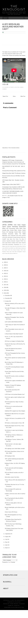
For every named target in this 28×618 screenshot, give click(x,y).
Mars (8, 230)
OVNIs (10, 225)
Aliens (17, 228)
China (24, 228)
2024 (5, 267)
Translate (13, 562)
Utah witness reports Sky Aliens (12, 477)
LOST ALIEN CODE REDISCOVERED (13, 321)
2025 (5, 265)
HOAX (22, 237)
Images (24, 224)
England (18, 240)
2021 (5, 276)
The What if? (22, 239)
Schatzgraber (19, 251)
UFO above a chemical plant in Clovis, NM (14, 422)
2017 (5, 284)
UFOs (4, 225)
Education (13, 240)
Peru (14, 239)
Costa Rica (7, 246)
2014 (5, 293)
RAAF (16, 251)
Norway (14, 249)
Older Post (22, 96)
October (7, 301)
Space (4, 226)
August (6, 536)
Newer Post (5, 96)
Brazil (11, 237)
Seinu (17, 242)
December (7, 295)
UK (7, 232)
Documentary (12, 228)
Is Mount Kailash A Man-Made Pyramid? (14, 333)
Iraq (25, 246)
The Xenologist (14, 7)
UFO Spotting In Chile (10, 456)
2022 (5, 273)
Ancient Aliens (17, 232)
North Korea (10, 249)
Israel (3, 242)
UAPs (9, 253)
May (6, 542)
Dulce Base (18, 235)
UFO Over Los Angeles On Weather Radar (14, 341)
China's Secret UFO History (11, 512)
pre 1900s (13, 253)
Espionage (11, 232)
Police (17, 239)
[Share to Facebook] (7, 84)
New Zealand (4, 249)
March (6, 547)
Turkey (6, 253)
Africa (21, 244)
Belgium (3, 246)
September (7, 533)
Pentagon (18, 249)
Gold (23, 246)
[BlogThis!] (4, 84)
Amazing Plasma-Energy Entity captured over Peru (13, 170)
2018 (5, 281)
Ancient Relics (13, 230)
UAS (11, 253)
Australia (4, 230)
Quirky (16, 233)
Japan (6, 242)
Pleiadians (4, 251)
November (7, 298)
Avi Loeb (24, 244)
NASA (21, 228)
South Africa (5, 244)
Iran (25, 240)
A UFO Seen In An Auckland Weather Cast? (12, 26)
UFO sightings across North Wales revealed (15, 448)
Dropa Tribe (15, 246)
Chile (9, 235)
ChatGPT (4, 239)
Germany (18, 237)
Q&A (13, 251)
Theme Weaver (14, 603)
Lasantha (16, 605)
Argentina (9, 240)
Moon (11, 239)
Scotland (13, 242)
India (8, 239)
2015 (5, 290)
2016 (5, 287)
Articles (19, 230)
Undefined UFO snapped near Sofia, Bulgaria (15, 410)
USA (15, 224)
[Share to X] (6, 84)
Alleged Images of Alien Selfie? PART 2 (11, 184)
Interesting (15, 226)
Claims (9, 226)
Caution (24, 230)
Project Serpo (9, 251)
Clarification (13, 235)
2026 (5, 262)
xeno (25, 237)
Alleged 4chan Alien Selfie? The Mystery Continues (13, 173)
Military (4, 228)
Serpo (20, 242)
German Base (19, 246)
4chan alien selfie (6, 237)
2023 (5, 270)
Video (19, 224)
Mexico (9, 242)
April (6, 545)
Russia (3, 232)
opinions (4, 240)
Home (14, 96)
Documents (10, 233)
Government (22, 226)
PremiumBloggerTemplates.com (14, 607)
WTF (7, 228)
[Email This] (3, 84)
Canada (14, 237)
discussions (10, 244)
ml (18, 87)
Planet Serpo (23, 249)
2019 (5, 279)
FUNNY (21, 240)
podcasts (24, 235)
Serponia (24, 242)
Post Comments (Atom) (14, 147)
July (6, 539)
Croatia (11, 246)
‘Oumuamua (16, 244)
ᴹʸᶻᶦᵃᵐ (17, 253)
